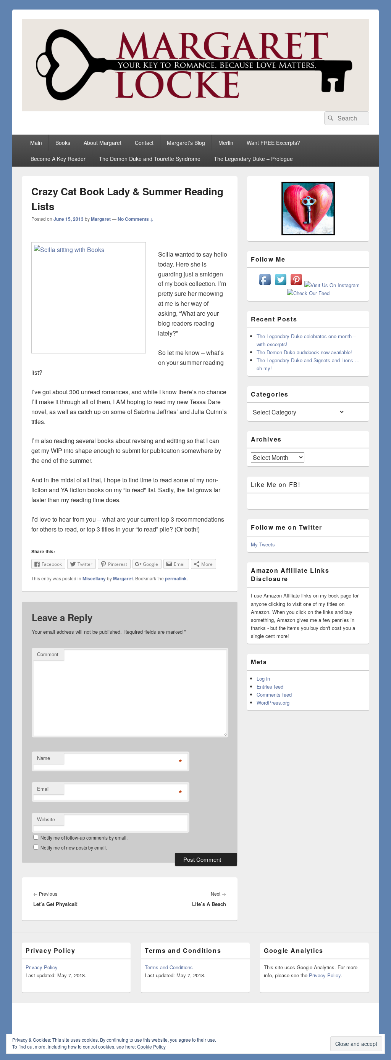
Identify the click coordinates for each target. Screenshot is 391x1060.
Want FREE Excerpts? (273, 142)
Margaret (101, 218)
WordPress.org (273, 702)
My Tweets (263, 544)
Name (43, 757)
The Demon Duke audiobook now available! (304, 352)
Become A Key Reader (58, 158)
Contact (144, 142)
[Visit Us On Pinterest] (296, 285)
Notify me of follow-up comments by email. (84, 837)
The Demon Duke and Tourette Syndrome (149, 158)
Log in (263, 678)
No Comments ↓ (135, 218)
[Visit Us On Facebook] (265, 285)
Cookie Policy (151, 1046)
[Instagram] (329, 1017)
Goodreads (362, 1017)
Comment (47, 654)
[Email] (345, 1017)
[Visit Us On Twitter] (280, 285)
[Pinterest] (312, 1017)
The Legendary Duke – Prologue (253, 158)
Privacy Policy (42, 967)
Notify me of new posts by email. (73, 847)
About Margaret (102, 142)
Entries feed (270, 686)
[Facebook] (278, 1017)
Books (62, 142)
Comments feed (274, 694)
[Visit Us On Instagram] (332, 285)
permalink (176, 578)
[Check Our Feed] (308, 293)
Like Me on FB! (275, 484)
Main (36, 142)
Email (43, 788)
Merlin (225, 142)
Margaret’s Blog (186, 142)
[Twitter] (295, 1017)
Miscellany (94, 578)
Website (46, 819)
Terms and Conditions (169, 967)
